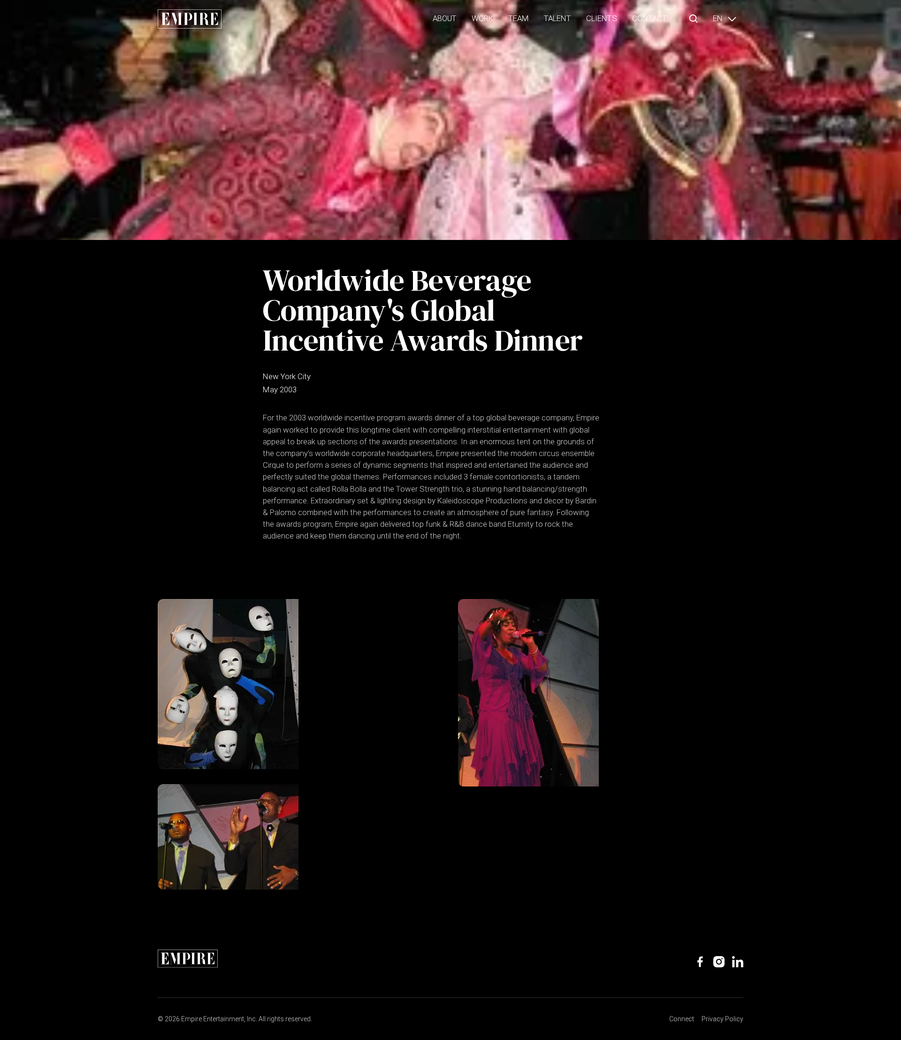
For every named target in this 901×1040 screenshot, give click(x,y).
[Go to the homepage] (188, 959)
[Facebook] (700, 961)
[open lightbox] (228, 684)
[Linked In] (737, 961)
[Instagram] (719, 961)
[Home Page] (189, 18)
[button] (693, 18)
